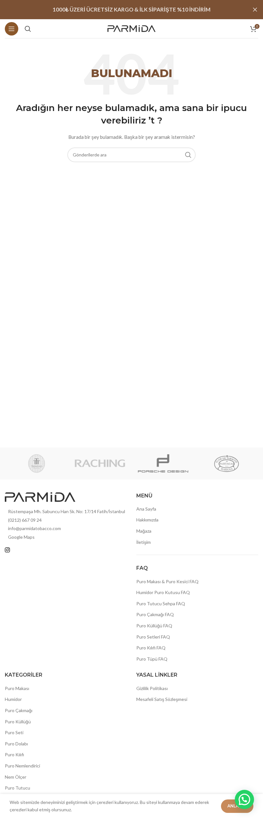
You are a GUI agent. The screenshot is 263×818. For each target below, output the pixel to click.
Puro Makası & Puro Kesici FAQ (167, 581)
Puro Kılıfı (14, 754)
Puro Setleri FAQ (153, 636)
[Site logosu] (131, 28)
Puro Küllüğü (18, 721)
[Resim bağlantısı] (40, 496)
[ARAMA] (188, 154)
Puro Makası (17, 688)
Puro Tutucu (17, 787)
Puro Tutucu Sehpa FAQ (160, 603)
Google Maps (21, 537)
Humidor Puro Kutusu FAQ (163, 592)
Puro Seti (14, 732)
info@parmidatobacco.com (34, 528)
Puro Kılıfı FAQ (150, 647)
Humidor (13, 699)
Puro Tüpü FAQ (151, 659)
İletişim (143, 542)
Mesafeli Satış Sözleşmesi (161, 699)
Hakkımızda (147, 519)
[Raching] (100, 464)
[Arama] (27, 28)
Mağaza (143, 531)
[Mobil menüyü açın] (11, 28)
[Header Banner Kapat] (255, 9)
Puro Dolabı (16, 743)
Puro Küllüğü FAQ (154, 625)
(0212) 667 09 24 (25, 520)
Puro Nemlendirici (22, 765)
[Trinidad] (36, 464)
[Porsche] (163, 464)
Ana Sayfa (146, 509)
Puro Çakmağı (18, 710)
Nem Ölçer (15, 777)
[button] (244, 799)
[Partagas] (226, 464)
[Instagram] (7, 550)
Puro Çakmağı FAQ (155, 614)
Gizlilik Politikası (152, 688)
